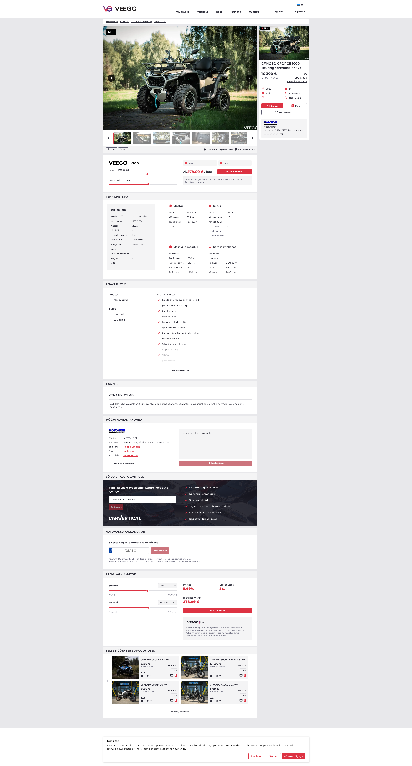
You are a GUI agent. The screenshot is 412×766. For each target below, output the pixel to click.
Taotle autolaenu (234, 171)
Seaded (273, 756)
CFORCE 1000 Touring (141, 21)
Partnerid (235, 12)
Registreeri (299, 11)
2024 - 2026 (160, 21)
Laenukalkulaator (297, 81)
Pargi (298, 106)
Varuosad (202, 12)
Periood (113, 602)
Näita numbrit (286, 112)
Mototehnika (112, 21)
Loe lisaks (256, 756)
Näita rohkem (179, 370)
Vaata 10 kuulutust (180, 711)
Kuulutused (182, 12)
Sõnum (274, 106)
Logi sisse (279, 11)
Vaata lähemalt (217, 610)
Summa (113, 585)
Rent (219, 12)
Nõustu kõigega (293, 756)
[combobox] (300, 5)
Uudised (254, 11)
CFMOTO (124, 21)
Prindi (112, 149)
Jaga (124, 149)
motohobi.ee (130, 455)
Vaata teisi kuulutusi (124, 463)
